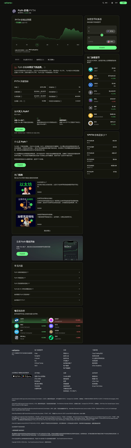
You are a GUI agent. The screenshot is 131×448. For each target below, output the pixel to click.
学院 (35, 133)
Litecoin (37, 358)
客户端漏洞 (66, 368)
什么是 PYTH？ (28, 59)
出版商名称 (38, 388)
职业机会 (37, 381)
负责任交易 (95, 356)
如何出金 (66, 358)
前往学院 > (47, 230)
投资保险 (95, 383)
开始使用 (102, 47)
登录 (116, 2)
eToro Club (95, 381)
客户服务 (66, 365)
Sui (35, 361)
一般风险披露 (15, 430)
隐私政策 (66, 379)
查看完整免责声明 (96, 423)
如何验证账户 (67, 363)
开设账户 (66, 361)
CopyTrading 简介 (97, 353)
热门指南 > (51, 59)
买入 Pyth (20, 129)
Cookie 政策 (67, 376)
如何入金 (66, 356)
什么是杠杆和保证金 (98, 358)
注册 (123, 2)
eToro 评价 (38, 379)
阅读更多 (39, 192)
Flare (36, 353)
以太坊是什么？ (42, 182)
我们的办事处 (39, 383)
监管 (64, 381)
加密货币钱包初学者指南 (44, 214)
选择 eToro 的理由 (40, 376)
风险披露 (66, 383)
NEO (36, 365)
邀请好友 (95, 376)
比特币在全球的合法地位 (44, 198)
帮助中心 (66, 353)
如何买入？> (40, 59)
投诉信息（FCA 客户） (70, 391)
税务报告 (95, 363)
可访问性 (37, 386)
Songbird (37, 356)
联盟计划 (95, 379)
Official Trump (39, 363)
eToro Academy (97, 365)
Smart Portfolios (97, 386)
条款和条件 (66, 386)
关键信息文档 (67, 388)
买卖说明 (95, 361)
